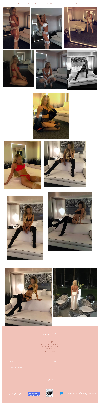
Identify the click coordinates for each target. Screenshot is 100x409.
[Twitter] (61, 393)
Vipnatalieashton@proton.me (50, 342)
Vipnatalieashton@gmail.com (50, 344)
